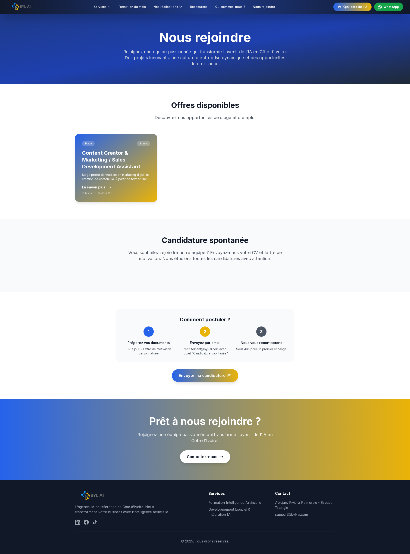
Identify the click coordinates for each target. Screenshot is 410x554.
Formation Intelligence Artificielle (234, 502)
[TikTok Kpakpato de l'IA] (94, 522)
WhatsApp (391, 7)
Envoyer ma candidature (202, 375)
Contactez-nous (202, 456)
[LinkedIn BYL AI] (77, 522)
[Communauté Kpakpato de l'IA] (86, 522)
